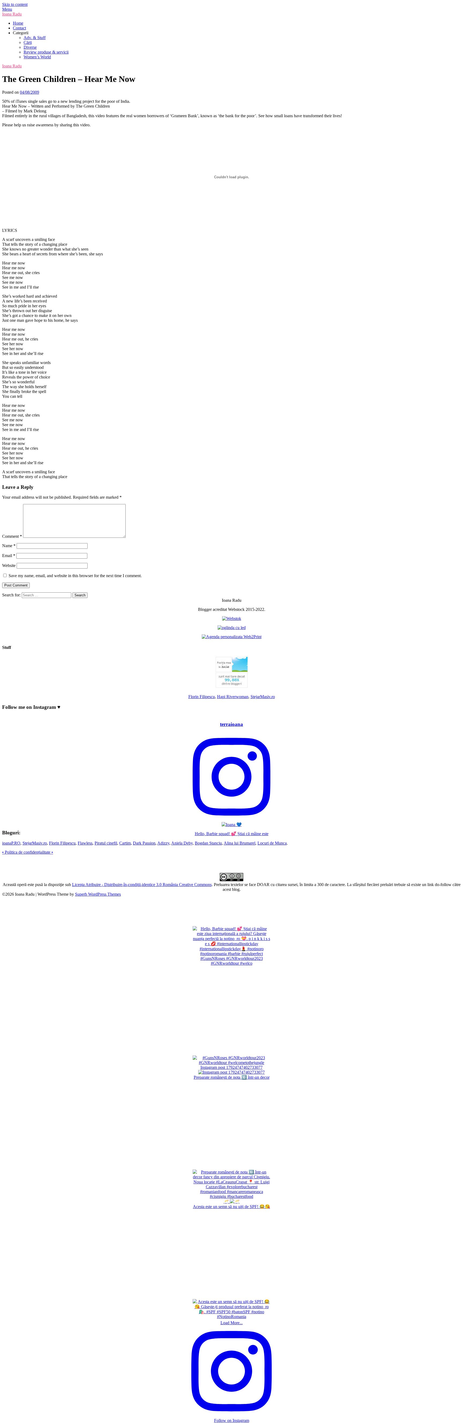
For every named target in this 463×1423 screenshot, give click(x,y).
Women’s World (37, 57)
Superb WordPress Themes (98, 894)
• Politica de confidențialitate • (27, 852)
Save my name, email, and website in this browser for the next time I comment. (75, 575)
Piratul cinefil (106, 843)
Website (9, 565)
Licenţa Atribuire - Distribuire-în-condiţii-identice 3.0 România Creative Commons (142, 884)
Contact (19, 28)
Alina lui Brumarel (239, 843)
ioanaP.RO (11, 843)
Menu (7, 9)
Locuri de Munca (272, 843)
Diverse (30, 47)
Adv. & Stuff (35, 37)
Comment (12, 536)
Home (18, 23)
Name (9, 545)
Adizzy (163, 843)
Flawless (85, 843)
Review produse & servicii (46, 52)
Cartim (125, 843)
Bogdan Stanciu (208, 843)
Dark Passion (144, 843)
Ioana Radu (12, 14)
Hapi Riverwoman (232, 696)
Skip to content (15, 4)
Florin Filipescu (201, 696)
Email (8, 555)
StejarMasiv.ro (263, 696)
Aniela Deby (182, 843)
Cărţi (28, 42)
